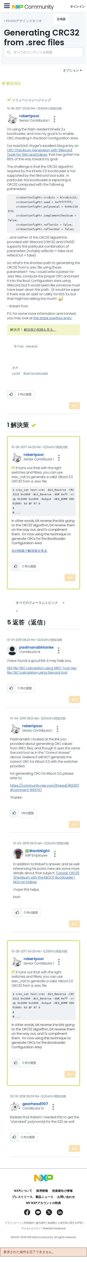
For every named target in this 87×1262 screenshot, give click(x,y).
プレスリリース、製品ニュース (32, 1197)
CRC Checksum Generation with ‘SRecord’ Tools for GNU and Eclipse (39, 152)
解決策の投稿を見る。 (40, 329)
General (31, 346)
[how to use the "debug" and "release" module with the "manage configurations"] (16, 611)
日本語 (61, 19)
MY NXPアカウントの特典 (43, 1203)
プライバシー (12, 1223)
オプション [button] (71, 70)
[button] (54, 119)
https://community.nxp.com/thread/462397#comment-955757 (44, 787)
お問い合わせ (66, 1197)
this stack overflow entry (52, 318)
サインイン (77, 6)
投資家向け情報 (62, 1191)
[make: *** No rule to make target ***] (64, 603)
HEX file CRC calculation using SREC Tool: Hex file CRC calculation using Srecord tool (41, 670)
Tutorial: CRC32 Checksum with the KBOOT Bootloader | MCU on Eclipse (46, 877)
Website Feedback (54, 1228)
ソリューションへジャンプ (31, 100)
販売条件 (41, 1223)
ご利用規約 (28, 1223)
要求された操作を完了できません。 (29, 1252)
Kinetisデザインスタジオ (24, 20)
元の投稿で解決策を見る (29, 550)
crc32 (16, 374)
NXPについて (23, 1191)
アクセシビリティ (31, 1228)
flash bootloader (36, 374)
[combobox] (43, 52)
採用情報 (42, 1191)
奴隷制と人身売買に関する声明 (65, 1223)
